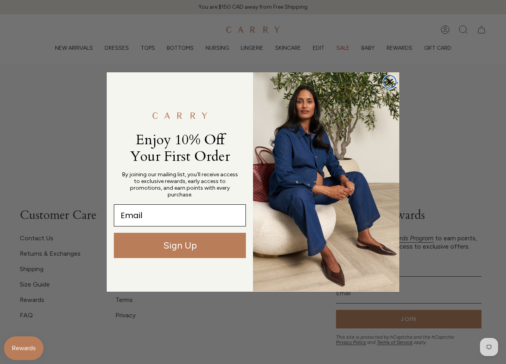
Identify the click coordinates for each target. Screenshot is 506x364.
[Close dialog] (389, 81)
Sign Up (180, 245)
